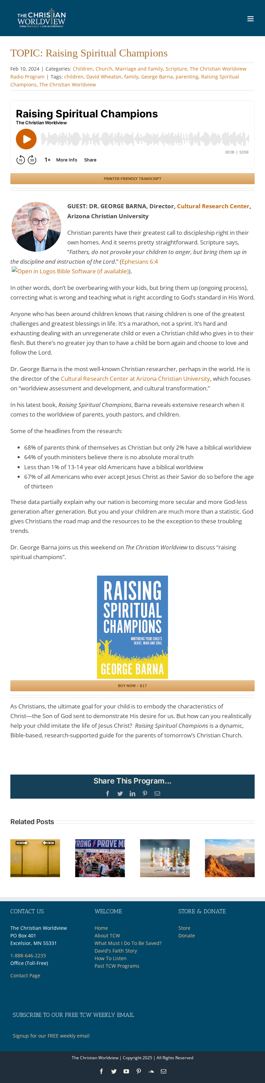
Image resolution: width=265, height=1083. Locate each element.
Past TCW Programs (117, 966)
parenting (187, 76)
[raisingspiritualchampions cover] (132, 578)
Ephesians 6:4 (139, 261)
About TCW (107, 935)
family (131, 76)
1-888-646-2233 (28, 955)
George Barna (157, 76)
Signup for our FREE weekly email (51, 1035)
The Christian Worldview (67, 84)
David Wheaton (103, 76)
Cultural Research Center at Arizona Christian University (135, 378)
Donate (186, 935)
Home (101, 928)
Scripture (176, 68)
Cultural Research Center (213, 206)
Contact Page (25, 975)
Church (104, 68)
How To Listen (111, 958)
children (74, 76)
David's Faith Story (116, 950)
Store (184, 928)
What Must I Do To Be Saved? (128, 943)
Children (83, 68)
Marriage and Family (139, 68)
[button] (15, 858)
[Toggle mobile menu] (251, 18)
